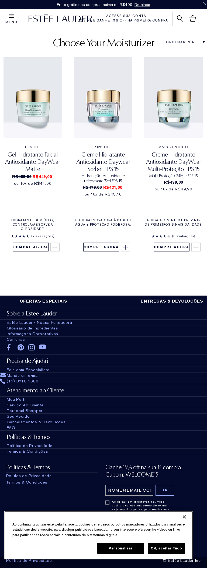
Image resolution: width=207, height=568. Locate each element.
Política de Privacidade (29, 560)
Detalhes (142, 4)
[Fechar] (184, 517)
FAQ (11, 427)
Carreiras (16, 339)
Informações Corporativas (32, 333)
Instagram (31, 347)
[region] (98, 535)
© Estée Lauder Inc (182, 560)
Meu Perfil (17, 399)
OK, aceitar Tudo (166, 548)
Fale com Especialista (28, 369)
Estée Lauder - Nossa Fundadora (39, 322)
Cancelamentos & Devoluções (36, 422)
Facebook (10, 347)
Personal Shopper (25, 410)
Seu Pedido (18, 416)
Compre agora (31, 247)
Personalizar (121, 548)
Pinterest (21, 347)
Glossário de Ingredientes (32, 328)
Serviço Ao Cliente (25, 405)
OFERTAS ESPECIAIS (43, 301)
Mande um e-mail (23, 375)
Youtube (42, 347)
